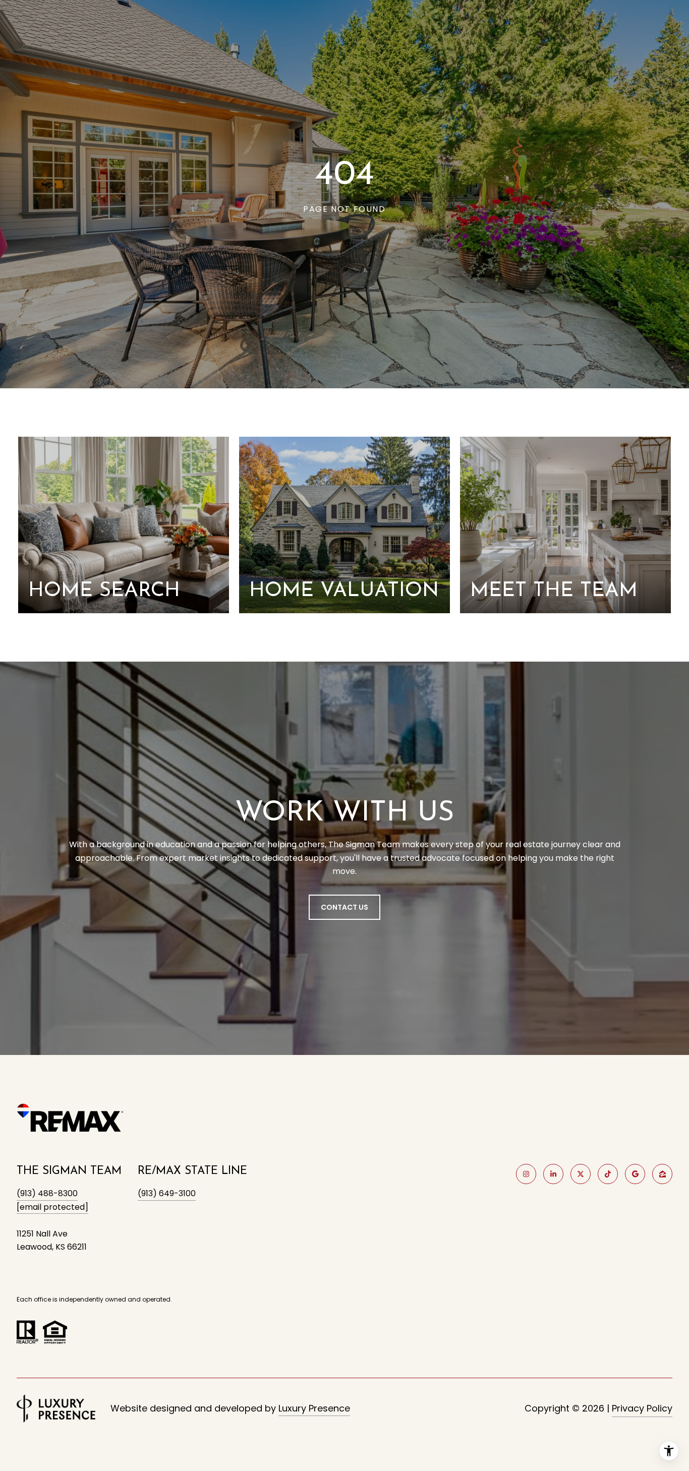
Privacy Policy (642, 1408)
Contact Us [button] (344, 907)
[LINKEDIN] (553, 1174)
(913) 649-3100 (167, 1193)
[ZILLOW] (662, 1174)
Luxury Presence (314, 1408)
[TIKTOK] (608, 1174)
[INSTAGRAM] (526, 1174)
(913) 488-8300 (47, 1193)
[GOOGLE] (635, 1174)
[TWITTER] (580, 1174)
